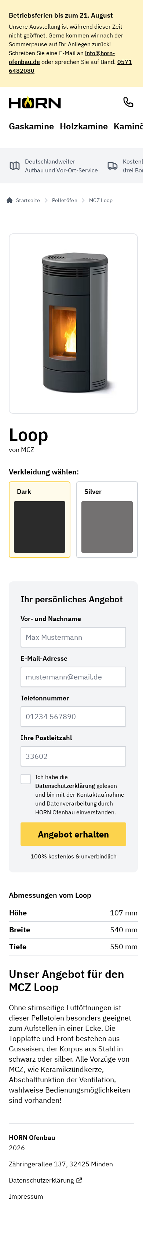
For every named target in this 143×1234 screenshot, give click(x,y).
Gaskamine (31, 126)
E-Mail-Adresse (44, 658)
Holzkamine (84, 126)
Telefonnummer (45, 698)
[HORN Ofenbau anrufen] (128, 102)
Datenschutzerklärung (65, 785)
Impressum (26, 1196)
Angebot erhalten (73, 834)
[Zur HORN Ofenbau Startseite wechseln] (35, 102)
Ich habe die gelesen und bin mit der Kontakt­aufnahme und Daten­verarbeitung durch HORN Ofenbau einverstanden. (79, 794)
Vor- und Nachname (51, 618)
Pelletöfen (65, 200)
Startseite (28, 200)
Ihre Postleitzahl (46, 737)
